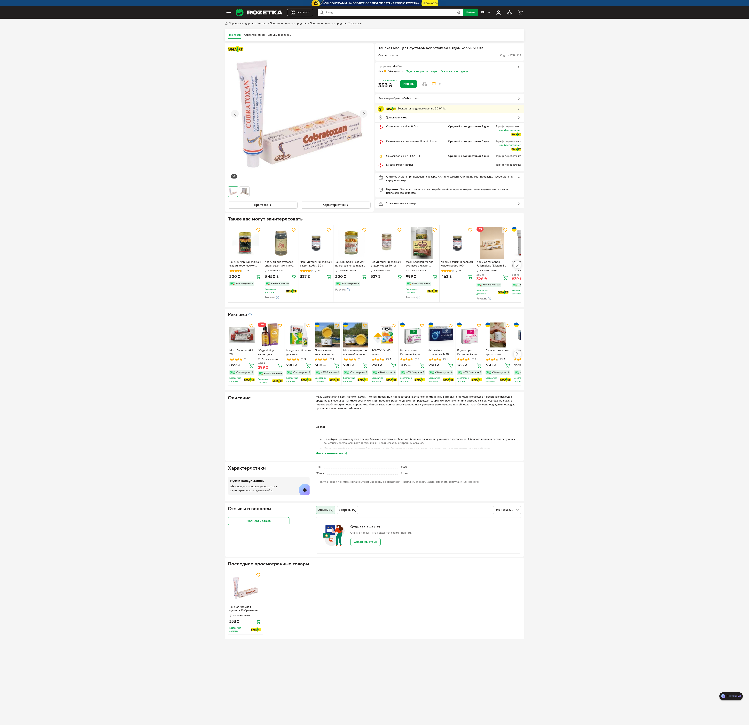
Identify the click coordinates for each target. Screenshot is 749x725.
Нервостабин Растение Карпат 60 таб (411, 352)
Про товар (234, 35)
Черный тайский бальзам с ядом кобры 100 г (457, 264)
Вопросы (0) (347, 510)
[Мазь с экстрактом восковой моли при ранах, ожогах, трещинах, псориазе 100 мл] (355, 335)
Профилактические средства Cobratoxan (336, 23)
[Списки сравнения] (509, 12)
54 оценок (395, 71)
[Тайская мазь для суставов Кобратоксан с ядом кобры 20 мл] (245, 588)
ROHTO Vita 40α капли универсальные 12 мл (383, 352)
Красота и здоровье (243, 23)
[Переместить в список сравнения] (424, 84)
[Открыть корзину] (520, 12)
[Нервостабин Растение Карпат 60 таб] (412, 335)
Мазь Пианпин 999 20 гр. (241, 352)
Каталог (303, 12)
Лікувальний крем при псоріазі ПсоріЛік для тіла (497, 352)
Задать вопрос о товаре (421, 71)
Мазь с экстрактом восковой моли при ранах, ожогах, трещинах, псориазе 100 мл (355, 352)
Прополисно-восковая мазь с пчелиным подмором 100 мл (326, 352)
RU (483, 12)
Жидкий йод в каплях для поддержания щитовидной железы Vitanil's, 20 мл (270, 352)
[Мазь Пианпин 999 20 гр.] (242, 335)
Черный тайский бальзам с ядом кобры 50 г (316, 264)
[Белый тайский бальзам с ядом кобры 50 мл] (387, 243)
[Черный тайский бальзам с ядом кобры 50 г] (316, 243)
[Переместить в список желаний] (434, 84)
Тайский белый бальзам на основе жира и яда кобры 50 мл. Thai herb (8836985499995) (350, 264)
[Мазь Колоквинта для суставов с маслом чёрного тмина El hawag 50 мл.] (422, 243)
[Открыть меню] (229, 12)
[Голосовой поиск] (459, 12)
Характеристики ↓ (336, 205)
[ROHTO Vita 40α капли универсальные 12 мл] (384, 335)
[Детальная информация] (250, 314)
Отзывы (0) (326, 510)
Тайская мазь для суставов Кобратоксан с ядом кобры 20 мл (244, 609)
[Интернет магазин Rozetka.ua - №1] (259, 12)
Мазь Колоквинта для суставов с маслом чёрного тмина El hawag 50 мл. (421, 264)
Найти (470, 12)
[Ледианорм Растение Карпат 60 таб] (469, 335)
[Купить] (258, 277)
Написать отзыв (259, 520)
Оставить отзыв (365, 542)
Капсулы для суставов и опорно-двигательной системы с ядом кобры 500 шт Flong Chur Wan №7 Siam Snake (280, 264)
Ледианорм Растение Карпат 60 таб (467, 352)
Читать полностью (332, 453)
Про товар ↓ (263, 205)
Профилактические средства (288, 23)
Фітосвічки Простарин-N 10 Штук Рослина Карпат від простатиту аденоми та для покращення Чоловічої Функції (440, 352)
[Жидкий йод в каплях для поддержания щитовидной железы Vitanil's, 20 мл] (270, 335)
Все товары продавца (454, 71)
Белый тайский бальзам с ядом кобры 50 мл (386, 264)
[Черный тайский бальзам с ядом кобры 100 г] (457, 243)
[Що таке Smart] (235, 49)
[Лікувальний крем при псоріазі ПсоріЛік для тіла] (498, 335)
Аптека (262, 23)
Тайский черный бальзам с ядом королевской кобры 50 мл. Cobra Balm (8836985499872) (245, 264)
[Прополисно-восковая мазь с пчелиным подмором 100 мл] (327, 335)
